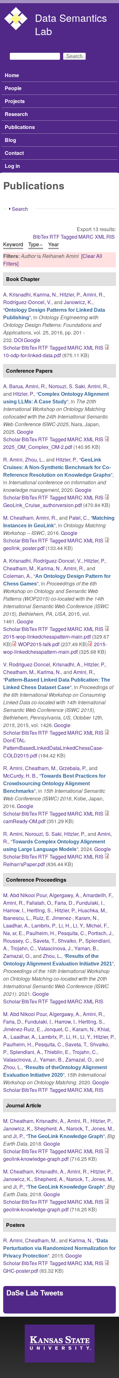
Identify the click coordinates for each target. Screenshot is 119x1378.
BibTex (41, 236)
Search (20, 208)
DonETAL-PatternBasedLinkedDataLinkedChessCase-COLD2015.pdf (53, 748)
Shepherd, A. (49, 1128)
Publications (20, 127)
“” (56, 397)
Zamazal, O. (16, 955)
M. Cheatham (18, 517)
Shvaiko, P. (70, 940)
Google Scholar (18, 435)
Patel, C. (78, 517)
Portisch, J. (100, 933)
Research (16, 114)
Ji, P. (18, 1136)
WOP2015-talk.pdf (38, 644)
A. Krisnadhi (17, 294)
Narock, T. (77, 1128)
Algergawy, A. (64, 895)
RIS (110, 236)
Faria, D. (64, 902)
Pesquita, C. (71, 933)
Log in (12, 165)
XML (100, 236)
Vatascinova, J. (55, 948)
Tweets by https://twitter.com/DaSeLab (48, 1306)
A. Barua (13, 386)
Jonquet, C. (57, 1029)
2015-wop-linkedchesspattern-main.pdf (47, 636)
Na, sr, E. (13, 933)
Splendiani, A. (26, 1052)
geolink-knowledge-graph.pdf (36, 1158)
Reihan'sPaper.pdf (24, 864)
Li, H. (64, 925)
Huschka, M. (92, 910)
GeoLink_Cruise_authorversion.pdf (42, 505)
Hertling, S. (39, 910)
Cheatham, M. (19, 568)
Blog (10, 140)
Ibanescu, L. (16, 918)
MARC (86, 236)
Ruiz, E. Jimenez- (53, 918)
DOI (18, 340)
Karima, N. (45, 294)
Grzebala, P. (72, 768)
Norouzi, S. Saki (67, 386)
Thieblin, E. (57, 1052)
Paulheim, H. (40, 933)
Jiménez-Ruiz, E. (22, 1029)
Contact (14, 152)
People (13, 88)
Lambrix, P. (43, 925)
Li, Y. (78, 925)
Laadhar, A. (16, 925)
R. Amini (13, 459)
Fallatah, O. (39, 902)
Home (12, 75)
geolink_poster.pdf (23, 548)
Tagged (69, 236)
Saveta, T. (44, 940)
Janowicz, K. (78, 302)
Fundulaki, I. (89, 902)
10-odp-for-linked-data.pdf (32, 355)
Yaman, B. (85, 948)
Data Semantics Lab (71, 24)
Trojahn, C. (22, 948)
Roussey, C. (16, 940)
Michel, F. (97, 925)
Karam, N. (86, 918)
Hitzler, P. (70, 294)
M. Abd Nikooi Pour (25, 895)
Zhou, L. (34, 459)
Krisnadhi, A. (67, 664)
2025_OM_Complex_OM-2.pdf (37, 446)
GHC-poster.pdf (20, 1270)
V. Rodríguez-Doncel (26, 664)
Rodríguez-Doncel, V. (27, 302)
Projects (15, 101)
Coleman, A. (17, 575)
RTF (55, 236)
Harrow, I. (13, 910)
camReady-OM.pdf (24, 821)
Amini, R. (93, 294)
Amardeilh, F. (97, 895)
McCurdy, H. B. (20, 775)
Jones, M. (102, 1128)
